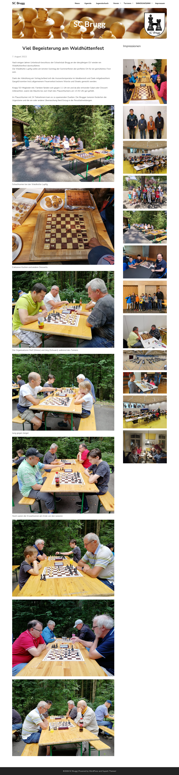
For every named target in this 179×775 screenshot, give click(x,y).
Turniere (127, 3)
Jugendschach (102, 3)
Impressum (160, 3)
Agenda (87, 3)
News (77, 3)
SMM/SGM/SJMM (143, 3)
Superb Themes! (109, 771)
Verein (116, 3)
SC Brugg (18, 3)
